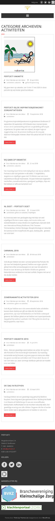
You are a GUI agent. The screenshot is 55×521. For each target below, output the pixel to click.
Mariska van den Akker (17, 80)
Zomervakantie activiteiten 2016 (21, 297)
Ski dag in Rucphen (14, 385)
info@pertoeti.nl (9, 449)
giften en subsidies (21, 212)
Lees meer (9, 142)
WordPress (46, 518)
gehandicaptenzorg (32, 82)
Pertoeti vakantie (13, 76)
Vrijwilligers (32, 212)
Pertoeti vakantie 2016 (16, 339)
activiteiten (10, 82)
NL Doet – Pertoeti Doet (17, 206)
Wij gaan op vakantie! (15, 159)
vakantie (18, 82)
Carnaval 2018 (11, 250)
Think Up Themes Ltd (21, 518)
